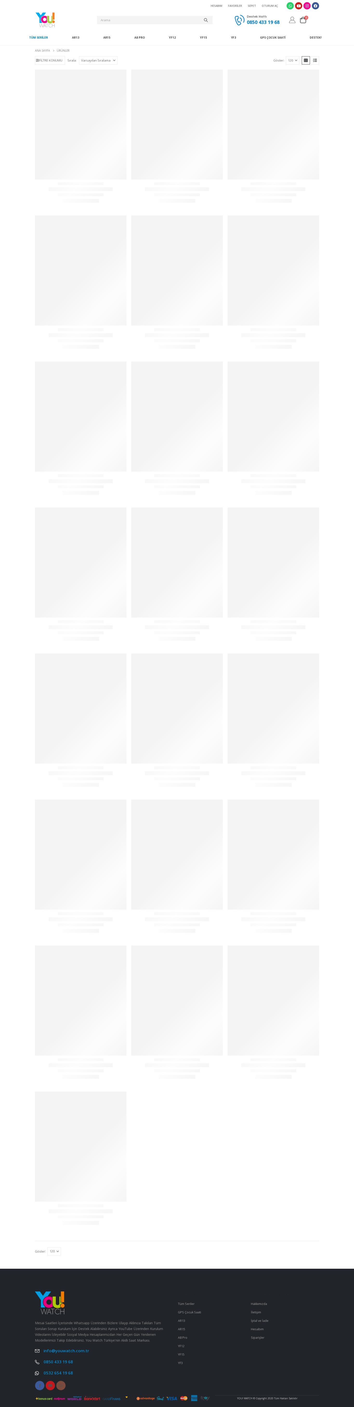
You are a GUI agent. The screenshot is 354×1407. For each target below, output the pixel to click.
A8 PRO (139, 37)
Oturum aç (270, 5)
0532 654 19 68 (58, 1255)
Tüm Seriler (38, 37)
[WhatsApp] (347, 701)
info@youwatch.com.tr (66, 1233)
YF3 (233, 37)
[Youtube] (298, 5)
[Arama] (206, 20)
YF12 (172, 37)
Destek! (315, 37)
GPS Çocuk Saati (273, 37)
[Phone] (347, 713)
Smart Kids (80, 954)
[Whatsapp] (290, 5)
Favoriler (235, 5)
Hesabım (216, 5)
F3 (177, 823)
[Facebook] (315, 5)
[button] (50, 60)
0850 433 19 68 (58, 1244)
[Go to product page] (80, 115)
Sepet (252, 5)
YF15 (203, 37)
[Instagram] (307, 5)
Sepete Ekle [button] (81, 188)
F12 (81, 692)
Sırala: (72, 60)
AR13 (75, 37)
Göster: (278, 60)
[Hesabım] (292, 20)
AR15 (107, 37)
